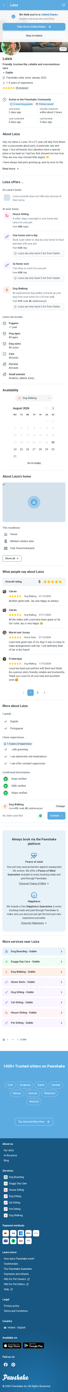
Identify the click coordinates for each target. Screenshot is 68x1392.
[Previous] (23, 692)
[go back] (4, 5)
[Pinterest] (13, 1364)
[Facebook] (6, 1364)
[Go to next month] (53, 408)
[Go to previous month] (46, 408)
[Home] (4, 1039)
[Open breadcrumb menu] (12, 1039)
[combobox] (34, 398)
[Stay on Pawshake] (40, 815)
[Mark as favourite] (63, 5)
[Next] (44, 692)
